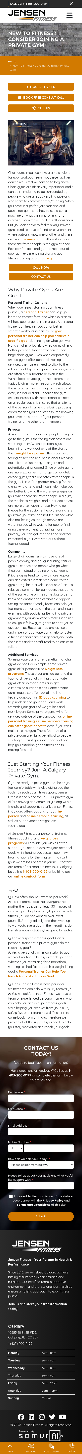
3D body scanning (52, 697)
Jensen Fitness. (33, 1425)
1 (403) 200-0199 (20, 1344)
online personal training (44, 816)
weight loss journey (31, 453)
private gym (46, 258)
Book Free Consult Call (43, 97)
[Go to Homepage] (32, 15)
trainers (28, 239)
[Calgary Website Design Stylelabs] (41, 1435)
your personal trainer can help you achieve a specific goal (38, 336)
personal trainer (36, 312)
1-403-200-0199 (35, 872)
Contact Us (41, 277)
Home (12, 61)
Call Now (41, 268)
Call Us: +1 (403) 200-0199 (28, 4)
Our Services (44, 87)
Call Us (44, 108)
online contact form (29, 876)
